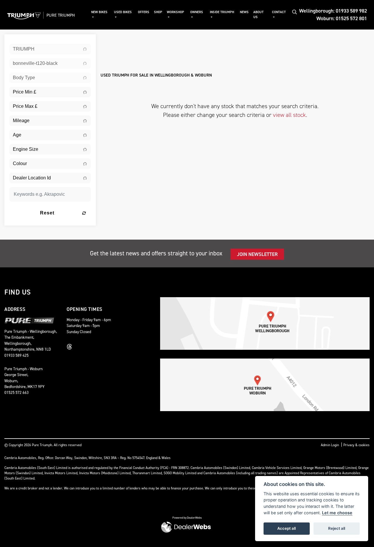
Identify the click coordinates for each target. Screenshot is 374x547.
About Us (258, 14)
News (244, 12)
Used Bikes (123, 12)
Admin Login (330, 445)
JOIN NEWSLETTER (257, 254)
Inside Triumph (222, 12)
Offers (143, 12)
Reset (47, 212)
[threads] (71, 347)
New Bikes (99, 12)
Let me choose (337, 512)
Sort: (110, 39)
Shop (158, 12)
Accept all (286, 528)
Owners (196, 12)
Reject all (336, 528)
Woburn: (341, 18)
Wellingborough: (333, 10)
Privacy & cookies (356, 445)
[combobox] (50, 49)
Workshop (175, 12)
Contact (279, 12)
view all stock (289, 115)
